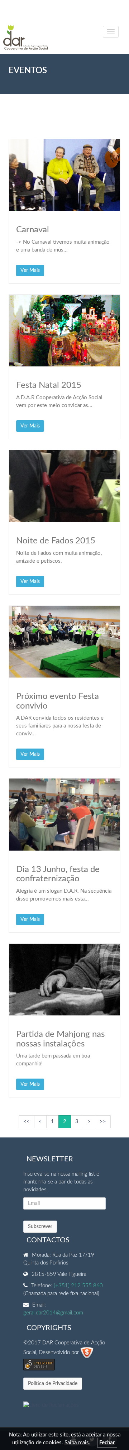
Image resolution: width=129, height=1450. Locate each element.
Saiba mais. (77, 1442)
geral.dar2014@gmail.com (53, 1312)
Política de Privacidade (52, 1383)
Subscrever (40, 1226)
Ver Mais (30, 270)
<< (26, 1121)
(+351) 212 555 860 (78, 1285)
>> (103, 1121)
